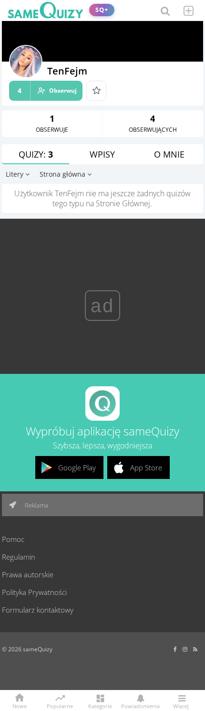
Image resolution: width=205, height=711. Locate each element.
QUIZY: (36, 154)
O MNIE (169, 154)
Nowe (19, 705)
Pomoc (13, 539)
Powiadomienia (140, 705)
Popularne (60, 705)
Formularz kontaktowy (37, 610)
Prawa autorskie (27, 574)
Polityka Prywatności (34, 592)
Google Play (77, 467)
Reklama (35, 505)
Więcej (181, 705)
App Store (146, 467)
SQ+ (101, 10)
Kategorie (100, 705)
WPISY (102, 154)
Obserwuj (47, 90)
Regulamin (18, 557)
